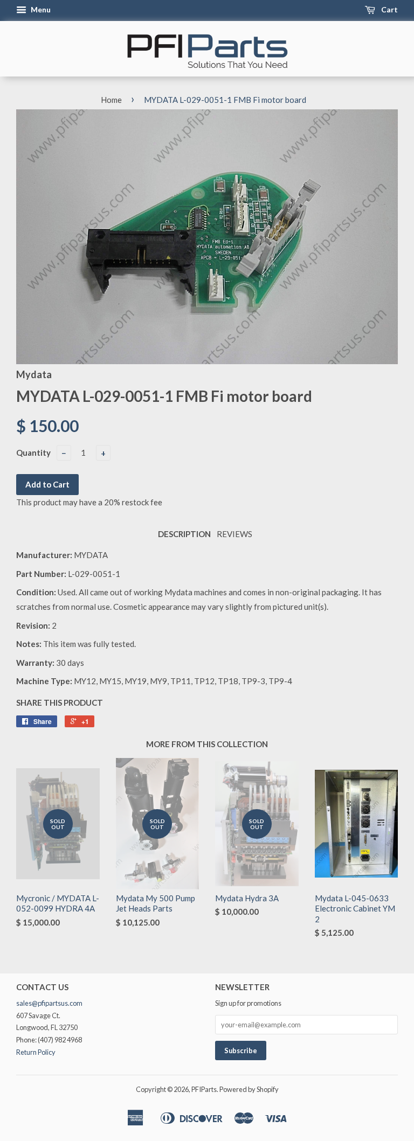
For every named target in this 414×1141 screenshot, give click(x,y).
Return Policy (36, 1052)
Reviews (234, 534)
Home (111, 100)
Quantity (33, 452)
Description (184, 534)
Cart (389, 9)
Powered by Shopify (249, 1089)
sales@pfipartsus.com (49, 1003)
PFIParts (204, 1089)
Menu (40, 9)
